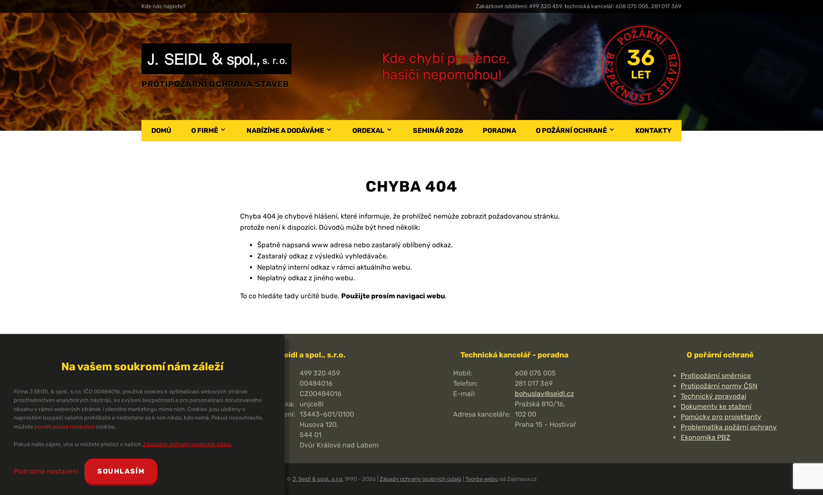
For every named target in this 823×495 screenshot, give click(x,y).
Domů (161, 130)
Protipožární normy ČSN (719, 386)
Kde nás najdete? (163, 6)
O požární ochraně (571, 130)
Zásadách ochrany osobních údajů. (187, 444)
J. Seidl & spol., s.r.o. (317, 479)
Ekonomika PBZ (705, 437)
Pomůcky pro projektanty (721, 417)
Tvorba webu (482, 479)
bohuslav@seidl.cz (544, 394)
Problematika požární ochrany (729, 427)
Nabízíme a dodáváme (285, 130)
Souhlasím (120, 471)
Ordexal (368, 130)
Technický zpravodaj (713, 396)
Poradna (499, 130)
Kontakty (653, 130)
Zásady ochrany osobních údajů (421, 479)
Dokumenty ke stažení (716, 406)
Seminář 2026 (438, 130)
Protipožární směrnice (716, 376)
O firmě (204, 130)
